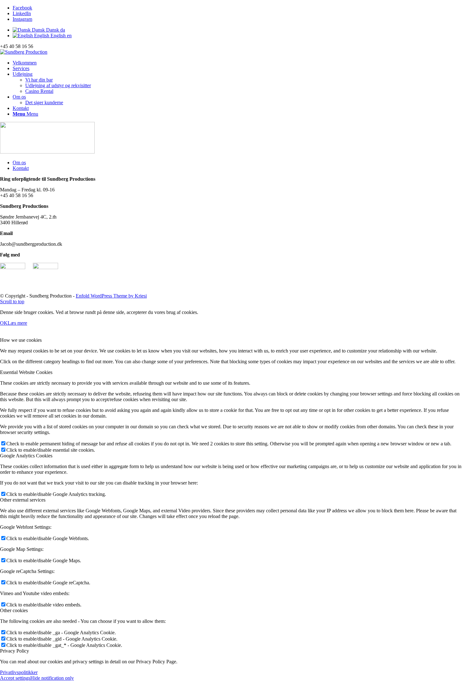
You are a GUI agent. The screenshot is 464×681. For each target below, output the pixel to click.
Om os (19, 162)
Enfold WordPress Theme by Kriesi (111, 295)
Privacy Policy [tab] (14, 651)
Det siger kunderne (44, 102)
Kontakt (21, 168)
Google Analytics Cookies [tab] (26, 455)
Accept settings (15, 678)
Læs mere (17, 323)
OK (4, 323)
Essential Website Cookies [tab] (26, 372)
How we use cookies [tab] (21, 340)
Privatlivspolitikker (19, 672)
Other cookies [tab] (14, 610)
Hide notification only (52, 678)
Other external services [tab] (22, 500)
